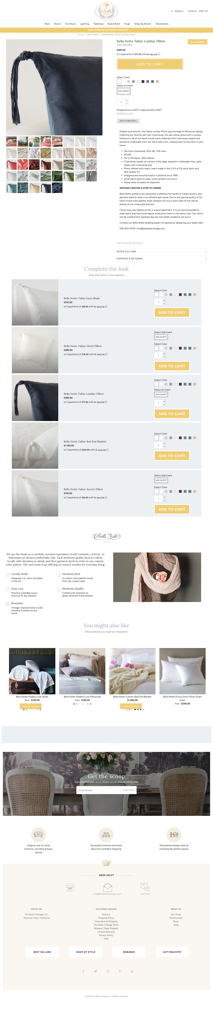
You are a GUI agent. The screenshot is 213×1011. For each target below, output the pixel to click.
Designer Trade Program (106, 928)
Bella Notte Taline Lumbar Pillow (84, 393)
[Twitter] (95, 972)
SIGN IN (192, 11)
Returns (106, 914)
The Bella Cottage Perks (106, 924)
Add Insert (123, 91)
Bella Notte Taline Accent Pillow (83, 489)
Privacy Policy (106, 935)
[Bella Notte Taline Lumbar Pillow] (34, 187)
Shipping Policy (106, 918)
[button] (162, 54)
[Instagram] (107, 972)
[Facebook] (83, 972)
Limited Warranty (106, 931)
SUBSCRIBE (128, 790)
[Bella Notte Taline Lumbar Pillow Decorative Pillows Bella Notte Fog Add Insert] (57, 164)
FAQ (106, 938)
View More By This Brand (129, 243)
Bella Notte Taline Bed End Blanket (85, 441)
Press (176, 921)
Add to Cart (150, 64)
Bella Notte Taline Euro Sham (82, 298)
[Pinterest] (119, 972)
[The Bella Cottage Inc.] (106, 3)
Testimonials (175, 918)
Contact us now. (125, 113)
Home (81, 34)
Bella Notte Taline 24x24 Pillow (83, 346)
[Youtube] (132, 972)
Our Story (176, 914)
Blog (176, 924)
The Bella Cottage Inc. (101, 996)
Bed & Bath (93, 34)
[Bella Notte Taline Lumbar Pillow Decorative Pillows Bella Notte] (11, 141)
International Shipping (106, 921)
